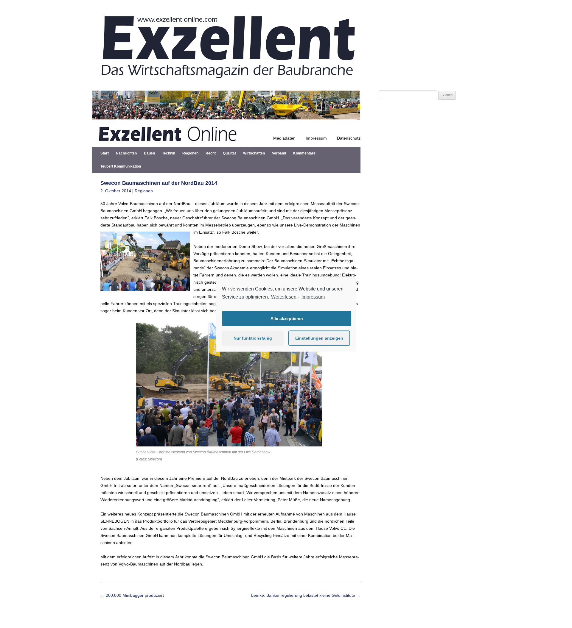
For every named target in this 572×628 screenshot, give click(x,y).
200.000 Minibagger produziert (132, 595)
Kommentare (304, 153)
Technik (168, 153)
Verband (279, 153)
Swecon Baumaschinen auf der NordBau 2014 (158, 183)
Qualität (229, 153)
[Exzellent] (226, 83)
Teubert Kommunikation (120, 166)
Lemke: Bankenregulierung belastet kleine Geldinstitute (305, 595)
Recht (211, 153)
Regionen (190, 153)
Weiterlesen (283, 296)
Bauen (149, 153)
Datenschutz (348, 138)
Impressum (316, 138)
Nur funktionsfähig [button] (253, 338)
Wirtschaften (254, 153)
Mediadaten (284, 138)
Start (104, 153)
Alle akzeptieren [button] (287, 318)
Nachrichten (126, 153)
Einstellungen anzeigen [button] (319, 338)
